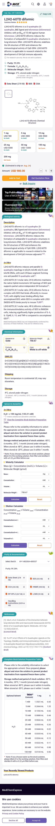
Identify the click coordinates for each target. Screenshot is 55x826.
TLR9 (6, 296)
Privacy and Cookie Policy (13, 813)
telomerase (33, 30)
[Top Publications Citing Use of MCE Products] (27, 199)
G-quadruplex (33, 26)
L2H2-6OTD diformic (11, 775)
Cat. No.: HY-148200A (13, 13)
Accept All (36, 820)
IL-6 (48, 312)
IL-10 (14, 315)
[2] (44, 254)
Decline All (13, 820)
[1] (42, 254)
